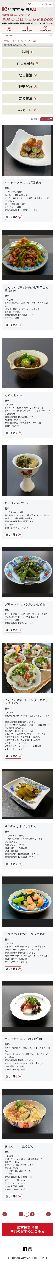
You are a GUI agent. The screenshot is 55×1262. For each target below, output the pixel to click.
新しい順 (45, 119)
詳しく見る (11, 217)
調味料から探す (27, 30)
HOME (9, 30)
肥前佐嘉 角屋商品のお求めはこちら (27, 1229)
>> (48, 1214)
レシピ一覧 (18, 41)
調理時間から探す (45, 30)
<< (5, 1214)
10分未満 (32, 41)
